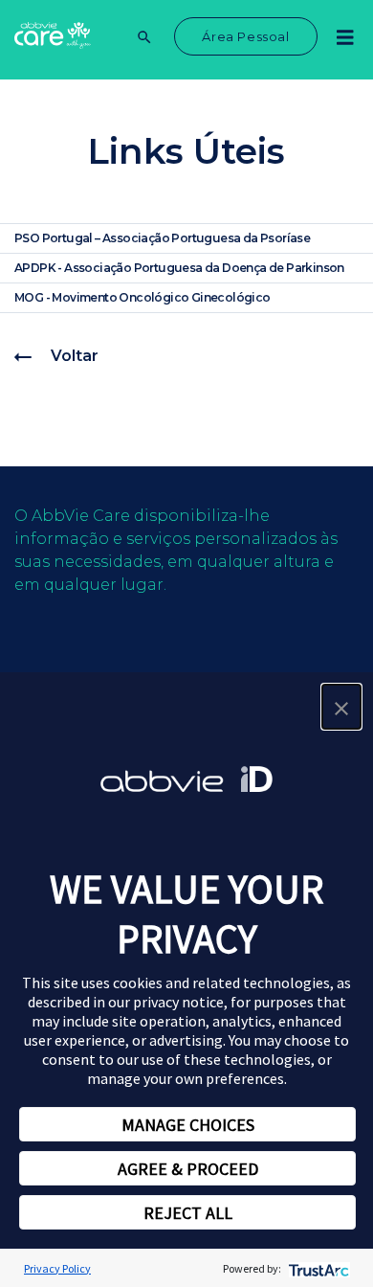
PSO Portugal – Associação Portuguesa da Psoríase (162, 238)
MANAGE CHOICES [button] (187, 1125)
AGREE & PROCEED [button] (188, 1169)
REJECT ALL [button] (187, 1213)
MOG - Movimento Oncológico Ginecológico (142, 297)
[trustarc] (317, 1268)
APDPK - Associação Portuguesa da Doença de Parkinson (179, 267)
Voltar (75, 356)
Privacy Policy (57, 1268)
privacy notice (178, 1001)
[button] (341, 707)
